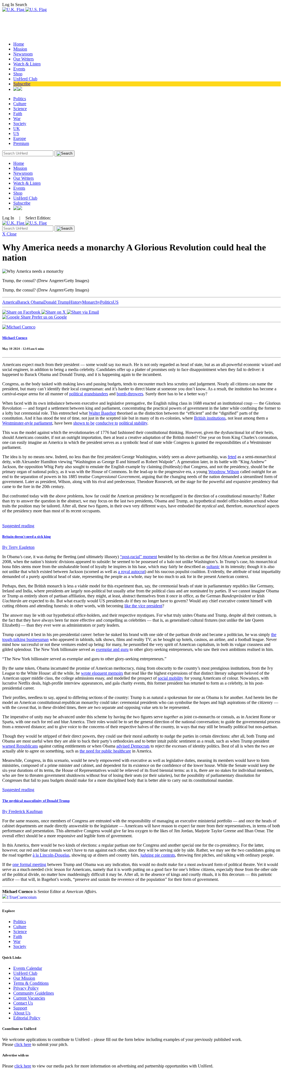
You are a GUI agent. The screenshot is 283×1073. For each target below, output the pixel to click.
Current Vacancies (29, 998)
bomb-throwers (130, 393)
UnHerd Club (25, 78)
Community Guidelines (33, 993)
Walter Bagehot (102, 413)
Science (20, 108)
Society (19, 123)
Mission (20, 49)
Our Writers (23, 59)
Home (18, 44)
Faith (17, 113)
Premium (21, 143)
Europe (19, 138)
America (9, 302)
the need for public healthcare (105, 751)
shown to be (84, 423)
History (75, 302)
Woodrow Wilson (223, 471)
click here (22, 1044)
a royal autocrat (131, 571)
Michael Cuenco (14, 338)
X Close (9, 234)
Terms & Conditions (31, 983)
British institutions (210, 418)
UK (16, 128)
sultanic (213, 566)
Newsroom (23, 54)
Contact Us (23, 1003)
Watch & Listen (27, 64)
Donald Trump (56, 302)
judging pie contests (157, 855)
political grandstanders (88, 393)
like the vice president (143, 605)
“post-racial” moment (138, 556)
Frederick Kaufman (22, 811)
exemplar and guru (112, 649)
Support (20, 1008)
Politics (19, 98)
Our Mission (24, 978)
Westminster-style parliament (27, 423)
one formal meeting (29, 864)
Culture (19, 103)
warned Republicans (20, 746)
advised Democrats (133, 746)
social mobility (170, 678)
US (16, 133)
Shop (17, 73)
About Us (21, 1013)
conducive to (107, 423)
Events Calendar (27, 968)
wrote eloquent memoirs (102, 673)
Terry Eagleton (18, 547)
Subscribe (21, 83)
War (16, 118)
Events (19, 69)
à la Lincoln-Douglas (51, 855)
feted (232, 456)
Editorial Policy (26, 1018)
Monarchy (91, 302)
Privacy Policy (26, 988)
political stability (133, 423)
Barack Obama (30, 302)
